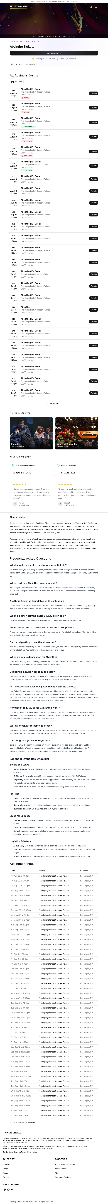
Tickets (18, 64)
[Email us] (12, 1189)
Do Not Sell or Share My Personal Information (20, 1152)
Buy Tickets (52, 53)
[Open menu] (96, 7)
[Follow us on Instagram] (8, 1189)
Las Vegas (76, 523)
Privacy (6, 1177)
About (57, 1173)
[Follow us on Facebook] (4, 1189)
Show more (54, 403)
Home (12, 1122)
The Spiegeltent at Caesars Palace (54, 876)
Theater (21, 1122)
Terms (5, 1173)
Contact (6, 1164)
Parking (32, 64)
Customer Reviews (63, 1177)
